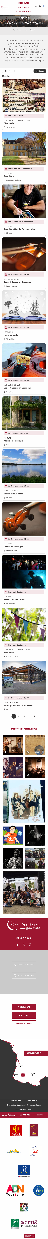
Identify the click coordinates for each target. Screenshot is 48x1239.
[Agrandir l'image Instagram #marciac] (35, 858)
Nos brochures (32, 1101)
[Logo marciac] (24, 926)
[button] (40, 6)
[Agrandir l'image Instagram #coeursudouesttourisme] (13, 745)
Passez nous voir (26, 965)
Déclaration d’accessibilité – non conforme (24, 1105)
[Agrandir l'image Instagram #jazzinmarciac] (24, 801)
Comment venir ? (34, 1053)
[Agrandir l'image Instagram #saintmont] (13, 835)
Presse (40, 1115)
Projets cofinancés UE (24, 1109)
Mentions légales (16, 1101)
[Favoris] (36, 5)
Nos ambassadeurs (9, 1115)
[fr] (44, 6)
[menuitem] (4, 7)
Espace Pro (25, 1115)
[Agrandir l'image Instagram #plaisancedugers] (13, 767)
